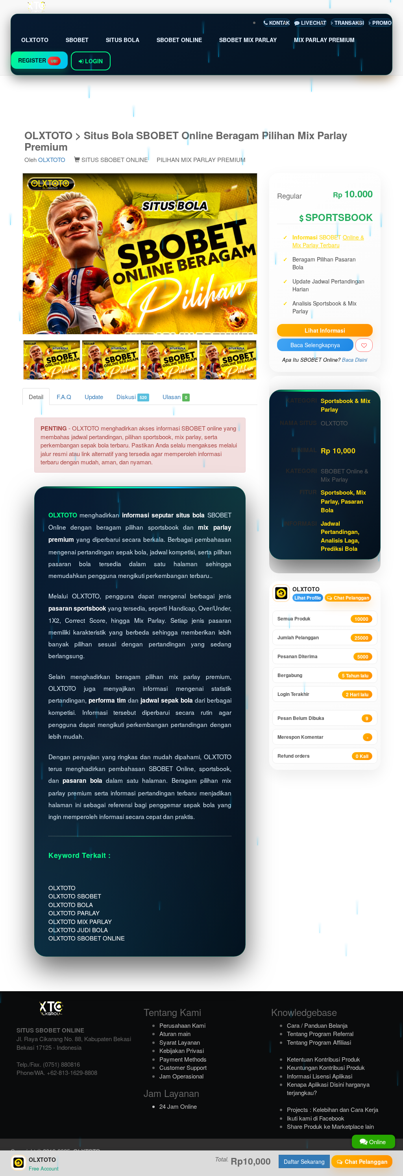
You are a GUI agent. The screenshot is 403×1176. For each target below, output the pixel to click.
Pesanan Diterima (322, 656)
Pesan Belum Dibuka (322, 718)
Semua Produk (322, 618)
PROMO (381, 22)
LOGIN (93, 61)
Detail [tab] (36, 396)
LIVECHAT (312, 22)
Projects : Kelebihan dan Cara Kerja (332, 1109)
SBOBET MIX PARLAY (248, 40)
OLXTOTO (34, 40)
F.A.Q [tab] (64, 396)
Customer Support (183, 1067)
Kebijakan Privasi (181, 1050)
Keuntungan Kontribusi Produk (326, 1067)
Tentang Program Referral (320, 1033)
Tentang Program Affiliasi (319, 1042)
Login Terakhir (322, 694)
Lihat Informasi (325, 330)
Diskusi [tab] (131, 396)
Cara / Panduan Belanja (317, 1025)
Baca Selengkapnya (315, 345)
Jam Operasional (181, 1076)
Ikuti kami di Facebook (315, 1118)
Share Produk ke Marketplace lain (330, 1126)
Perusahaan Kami (182, 1025)
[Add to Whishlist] (364, 345)
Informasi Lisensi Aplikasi (319, 1076)
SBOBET (77, 40)
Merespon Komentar (322, 737)
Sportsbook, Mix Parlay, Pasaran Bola (343, 501)
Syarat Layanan (179, 1042)
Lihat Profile (307, 597)
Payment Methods (183, 1059)
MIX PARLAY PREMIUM (324, 40)
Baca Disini (354, 359)
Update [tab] (94, 396)
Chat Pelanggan (351, 597)
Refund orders (322, 756)
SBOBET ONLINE (179, 40)
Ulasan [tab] (175, 396)
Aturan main (174, 1033)
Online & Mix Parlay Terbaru (328, 241)
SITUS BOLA (122, 40)
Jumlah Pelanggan (322, 637)
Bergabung (322, 675)
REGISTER (37, 60)
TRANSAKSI (348, 22)
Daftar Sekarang (304, 1161)
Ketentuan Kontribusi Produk (323, 1059)
